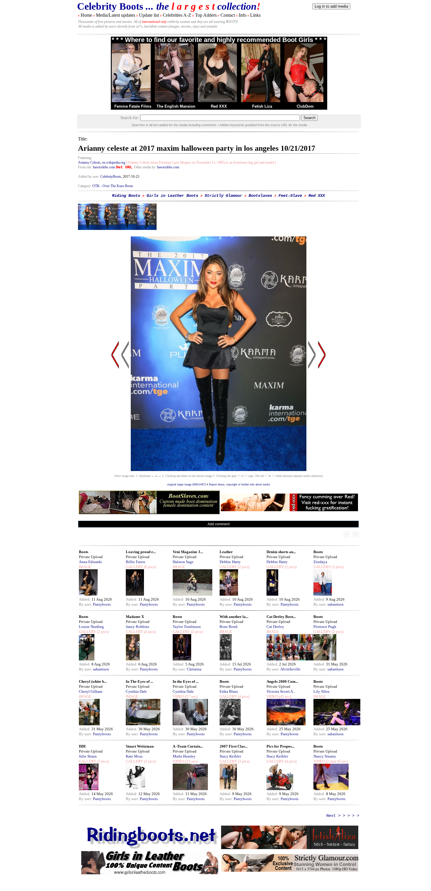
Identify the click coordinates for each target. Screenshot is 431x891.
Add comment (219, 524)
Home (86, 15)
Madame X (135, 616)
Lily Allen (321, 691)
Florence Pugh (324, 626)
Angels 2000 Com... (282, 681)
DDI (82, 746)
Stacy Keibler (230, 756)
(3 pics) (243, 761)
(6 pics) (149, 567)
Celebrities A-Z (177, 15)
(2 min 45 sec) (336, 761)
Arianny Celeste (89, 162)
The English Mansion (176, 106)
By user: (86, 604)
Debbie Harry (230, 562)
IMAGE (85, 567)
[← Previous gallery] (115, 410)
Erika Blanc (229, 691)
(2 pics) (243, 567)
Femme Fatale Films (132, 106)
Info (242, 15)
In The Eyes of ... (139, 681)
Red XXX (219, 106)
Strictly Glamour (223, 195)
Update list (149, 15)
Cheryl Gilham (90, 691)
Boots (83, 552)
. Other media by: (144, 167)
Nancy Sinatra (324, 756)
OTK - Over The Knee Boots (112, 186)
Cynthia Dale (136, 691)
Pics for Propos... (280, 746)
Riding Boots (126, 195)
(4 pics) (243, 696)
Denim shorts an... (281, 552)
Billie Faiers (135, 562)
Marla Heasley (184, 756)
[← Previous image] (125, 410)
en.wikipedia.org (113, 162)
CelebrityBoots (110, 177)
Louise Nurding (91, 626)
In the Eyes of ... (185, 681)
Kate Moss (134, 756)
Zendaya (320, 562)
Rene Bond (228, 626)
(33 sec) (190, 761)
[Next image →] (218, 469)
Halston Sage (183, 562)
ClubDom (305, 106)
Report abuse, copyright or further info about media (239, 484)
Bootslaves (260, 195)
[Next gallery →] (322, 410)
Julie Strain (88, 756)
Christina (194, 669)
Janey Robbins (137, 626)
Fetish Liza (262, 106)
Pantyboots (102, 604)
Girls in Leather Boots (172, 195)
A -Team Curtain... (188, 746)
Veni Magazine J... (188, 552)
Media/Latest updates (115, 15)
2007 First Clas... (233, 746)
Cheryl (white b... (93, 681)
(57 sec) (190, 696)
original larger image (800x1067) (186, 484)
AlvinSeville (290, 669)
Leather (226, 552)
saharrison (336, 604)
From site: (85, 167)
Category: (85, 186)
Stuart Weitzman (140, 746)
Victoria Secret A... (281, 691)
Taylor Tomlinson (187, 626)
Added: (85, 599)
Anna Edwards (90, 562)
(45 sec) (284, 696)
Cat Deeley (275, 626)
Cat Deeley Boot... (281, 616)
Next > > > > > (342, 815)
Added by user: (89, 177)
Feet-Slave (290, 195)
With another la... (234, 616)
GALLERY (134, 567)
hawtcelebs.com (104, 167)
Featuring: (85, 158)
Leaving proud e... (141, 552)
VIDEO (178, 696)
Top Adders (206, 15)
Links (255, 15)
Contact (227, 15)
